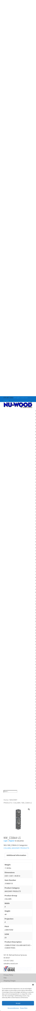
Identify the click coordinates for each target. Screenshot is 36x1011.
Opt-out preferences (13, 1008)
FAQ (5, 978)
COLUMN (16, 803)
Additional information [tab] (16, 855)
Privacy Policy (23, 1008)
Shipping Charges (10, 981)
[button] (33, 985)
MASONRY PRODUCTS (20, 848)
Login (5, 841)
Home (6, 800)
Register (12, 841)
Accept (18, 1003)
